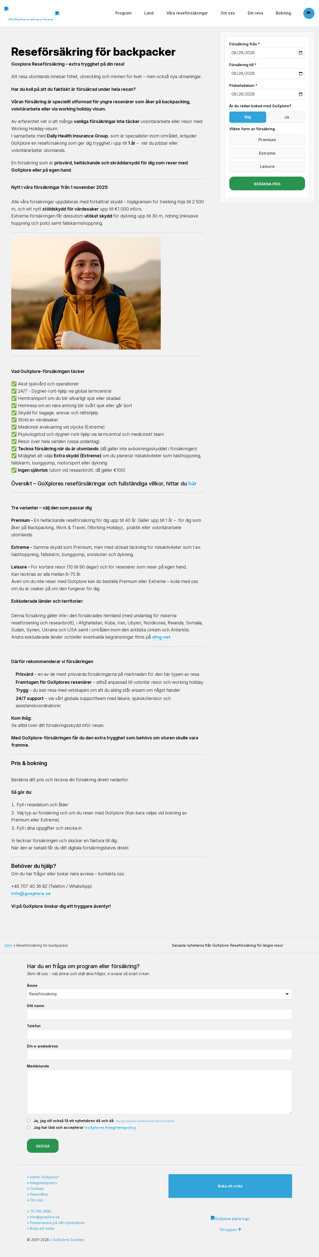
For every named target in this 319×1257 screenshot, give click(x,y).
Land (149, 13)
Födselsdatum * (243, 85)
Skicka (43, 1146)
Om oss (228, 13)
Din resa (255, 13)
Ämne (32, 985)
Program (123, 13)
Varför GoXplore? (44, 1177)
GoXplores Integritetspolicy (110, 1127)
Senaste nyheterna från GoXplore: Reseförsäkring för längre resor (227, 945)
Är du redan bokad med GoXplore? (260, 106)
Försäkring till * (242, 65)
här (192, 483)
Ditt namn (35, 1006)
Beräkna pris (267, 184)
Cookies (37, 1188)
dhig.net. (162, 637)
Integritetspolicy (43, 1183)
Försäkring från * (244, 44)
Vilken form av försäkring (252, 129)
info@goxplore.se (45, 1217)
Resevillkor (39, 1194)
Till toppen (228, 1230)
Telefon (34, 1026)
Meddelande (38, 1066)
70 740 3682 (40, 1211)
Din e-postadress (42, 1046)
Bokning (283, 13)
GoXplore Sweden (68, 1240)
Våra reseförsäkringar (187, 13)
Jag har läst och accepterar (84, 1127)
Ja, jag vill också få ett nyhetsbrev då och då (103, 1121)
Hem (8, 945)
